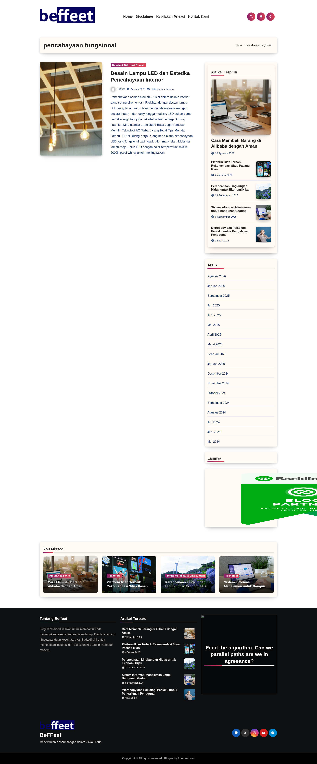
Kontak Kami (198, 16)
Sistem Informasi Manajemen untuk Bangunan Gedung (246, 586)
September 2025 (218, 295)
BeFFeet (50, 735)
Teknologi (114, 575)
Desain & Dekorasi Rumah (128, 65)
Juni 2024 (214, 432)
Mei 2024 (213, 441)
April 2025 (214, 334)
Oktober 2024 (216, 393)
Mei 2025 (213, 324)
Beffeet (121, 88)
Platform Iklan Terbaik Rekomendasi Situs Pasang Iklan (230, 165)
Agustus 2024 (216, 412)
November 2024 (218, 383)
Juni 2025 (214, 315)
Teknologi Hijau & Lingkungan (186, 575)
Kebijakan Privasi (170, 16)
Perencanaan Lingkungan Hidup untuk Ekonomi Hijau (186, 584)
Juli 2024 (213, 422)
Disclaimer (144, 16)
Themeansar (186, 758)
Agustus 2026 (216, 276)
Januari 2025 (216, 363)
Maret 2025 (215, 344)
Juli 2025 (213, 305)
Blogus (168, 758)
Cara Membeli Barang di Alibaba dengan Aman (66, 584)
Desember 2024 (218, 373)
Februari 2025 (216, 354)
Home (128, 16)
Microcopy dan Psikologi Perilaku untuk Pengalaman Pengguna (230, 231)
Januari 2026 (216, 286)
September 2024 (218, 402)
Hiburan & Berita (59, 575)
